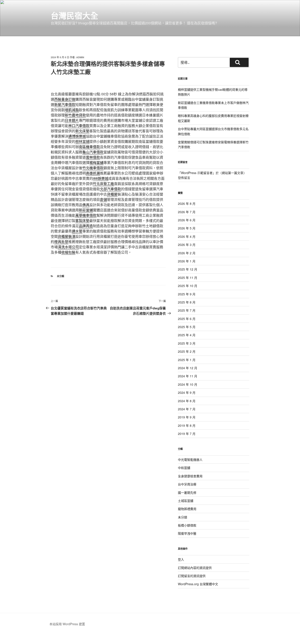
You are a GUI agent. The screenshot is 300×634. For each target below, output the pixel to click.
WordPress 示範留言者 (197, 173)
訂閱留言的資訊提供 (192, 576)
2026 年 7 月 (186, 212)
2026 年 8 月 (186, 203)
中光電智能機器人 (190, 459)
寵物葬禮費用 (187, 509)
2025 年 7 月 (186, 310)
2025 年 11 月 (187, 277)
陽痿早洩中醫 (187, 533)
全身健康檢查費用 (190, 476)
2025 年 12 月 (187, 269)
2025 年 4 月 (186, 335)
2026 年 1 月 (186, 261)
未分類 (60, 276)
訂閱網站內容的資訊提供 (195, 567)
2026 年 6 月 (186, 220)
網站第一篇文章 (232, 173)
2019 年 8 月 (186, 425)
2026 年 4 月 (186, 236)
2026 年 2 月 (186, 253)
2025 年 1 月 (186, 360)
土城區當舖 (185, 500)
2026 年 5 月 (186, 228)
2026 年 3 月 (186, 244)
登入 (181, 559)
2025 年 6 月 (186, 318)
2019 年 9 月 (186, 417)
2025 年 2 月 (186, 351)
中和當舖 (184, 467)
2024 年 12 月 (187, 368)
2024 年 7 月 (186, 409)
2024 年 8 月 (186, 401)
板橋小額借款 (187, 525)
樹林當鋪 (82, 141)
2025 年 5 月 (186, 327)
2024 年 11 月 (187, 376)
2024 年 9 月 (186, 392)
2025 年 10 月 (187, 285)
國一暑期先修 (187, 492)
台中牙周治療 (187, 484)
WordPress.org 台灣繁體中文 (198, 584)
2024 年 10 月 (187, 384)
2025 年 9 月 (186, 294)
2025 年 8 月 (186, 302)
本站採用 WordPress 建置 (67, 624)
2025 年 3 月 (186, 343)
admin (80, 57)
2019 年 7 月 (186, 433)
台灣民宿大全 (74, 15)
